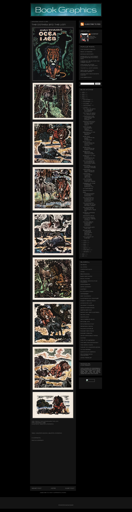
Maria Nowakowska (87, 307)
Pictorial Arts (85, 321)
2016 (83, 92)
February (86, 249)
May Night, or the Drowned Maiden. (89, 133)
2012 (83, 254)
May (84, 244)
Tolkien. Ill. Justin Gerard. (89, 68)
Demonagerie (85, 284)
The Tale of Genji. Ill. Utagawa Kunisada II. (89, 110)
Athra (82, 271)
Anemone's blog (86, 269)
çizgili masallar (86, 357)
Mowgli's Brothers (86, 54)
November (87, 101)
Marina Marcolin (86, 310)
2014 (83, 96)
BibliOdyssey (85, 274)
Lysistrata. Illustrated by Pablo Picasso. (88, 170)
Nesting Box (84, 317)
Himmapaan (84, 293)
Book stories (85, 278)
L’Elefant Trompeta (87, 305)
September (87, 105)
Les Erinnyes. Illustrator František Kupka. (89, 180)
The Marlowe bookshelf (89, 342)
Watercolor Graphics (88, 351)
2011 (83, 256)
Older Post (69, 488)
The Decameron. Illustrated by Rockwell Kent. (89, 162)
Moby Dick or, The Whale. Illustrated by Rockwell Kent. (89, 57)
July (85, 240)
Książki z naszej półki (87, 300)
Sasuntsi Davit (88, 190)
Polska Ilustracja (86, 328)
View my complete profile (92, 37)
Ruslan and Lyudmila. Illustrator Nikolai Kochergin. (87, 233)
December (87, 99)
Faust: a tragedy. (86, 51)
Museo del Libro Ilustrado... (89, 312)
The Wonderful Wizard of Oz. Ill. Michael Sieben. (89, 204)
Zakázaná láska (88, 215)
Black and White (86, 276)
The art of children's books (90, 347)
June (85, 242)
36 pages (83, 264)
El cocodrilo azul (86, 291)
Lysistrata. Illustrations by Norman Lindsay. (89, 166)
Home (53, 488)
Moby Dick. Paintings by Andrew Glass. (88, 152)
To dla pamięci (85, 349)
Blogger (70, 505)
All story (83, 267)
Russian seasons (86, 333)
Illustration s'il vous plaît (89, 298)
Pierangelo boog (86, 326)
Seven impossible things (89, 335)
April (85, 246)
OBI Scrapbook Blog (87, 319)
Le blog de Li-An (86, 303)
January (86, 251)
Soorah (83, 337)
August (86, 107)
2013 (83, 98)
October (86, 103)
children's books (42, 433)
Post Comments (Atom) (57, 492)
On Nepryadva (88, 188)
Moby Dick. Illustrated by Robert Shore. (88, 148)
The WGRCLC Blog (86, 344)
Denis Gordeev (85, 286)
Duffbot (83, 289)
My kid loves (85, 314)
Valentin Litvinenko (55, 433)
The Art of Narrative (87, 340)
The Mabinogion (86, 77)
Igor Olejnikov (85, 296)
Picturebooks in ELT (87, 324)
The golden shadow (87, 49)
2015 (83, 94)
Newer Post (36, 488)
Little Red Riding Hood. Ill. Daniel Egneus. (89, 219)
